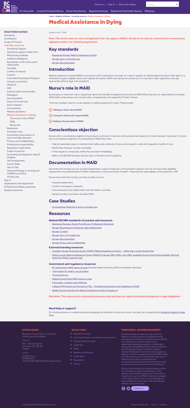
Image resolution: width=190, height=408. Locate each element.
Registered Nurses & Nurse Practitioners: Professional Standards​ (83, 223)
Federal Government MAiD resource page (72, 278)
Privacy (154, 404)
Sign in (111, 4)
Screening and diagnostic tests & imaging (23, 156)
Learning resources (79, 16)
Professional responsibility (20, 144)
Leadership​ (78, 344)
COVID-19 (11, 84)
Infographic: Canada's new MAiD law (69, 282)
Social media (13, 163)
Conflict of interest (16, 71)
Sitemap (163, 404)
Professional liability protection (20, 186)
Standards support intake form (22, 51)
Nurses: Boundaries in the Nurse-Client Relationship (77, 227)
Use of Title (12, 167)
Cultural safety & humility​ (84, 340)
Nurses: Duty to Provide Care (66, 58)
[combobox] (161, 4)
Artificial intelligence (17, 58)
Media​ (75, 348)
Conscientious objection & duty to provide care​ (74, 206)
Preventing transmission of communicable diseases (20, 136)
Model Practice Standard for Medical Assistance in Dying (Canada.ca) (85, 290)
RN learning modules (17, 55)
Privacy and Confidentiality (20, 141)
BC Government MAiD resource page (69, 267)
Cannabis (11, 68)
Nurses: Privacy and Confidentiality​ (69, 242)
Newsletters (78, 359)
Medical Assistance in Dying (99, 16)
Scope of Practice (13, 41)
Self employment (16, 160)
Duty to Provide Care (17, 101)
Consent (11, 74)
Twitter (128, 388)
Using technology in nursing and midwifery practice (23, 172)
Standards (9, 35)
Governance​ (78, 337)
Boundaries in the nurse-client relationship (22, 63)
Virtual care (13, 176)
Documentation (15, 98)
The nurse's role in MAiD (22, 118)
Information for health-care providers (71, 271)
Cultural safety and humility (21, 91)
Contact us (99, 4)
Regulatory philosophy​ (83, 352)
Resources (15, 124)
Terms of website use (139, 404)
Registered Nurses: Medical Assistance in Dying (74, 55)
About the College (127, 4)
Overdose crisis (15, 131)
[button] (176, 4)
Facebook (123, 388)
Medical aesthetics (16, 111)
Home (51, 16)
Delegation (12, 94)
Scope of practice (16, 151)
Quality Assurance (13, 190)
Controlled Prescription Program (23, 78)
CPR (9, 88)
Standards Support (16, 48)
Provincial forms (60, 274)
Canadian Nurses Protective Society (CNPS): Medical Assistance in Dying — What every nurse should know (103, 250)
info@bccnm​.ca (29, 355)
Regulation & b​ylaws (82, 333)
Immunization (14, 108)
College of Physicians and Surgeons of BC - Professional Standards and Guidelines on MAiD (95, 286)
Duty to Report (14, 104)
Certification (10, 38)
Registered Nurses (62, 16)
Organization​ (78, 355)
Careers (76, 363)
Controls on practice (17, 81)
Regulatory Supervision (19, 147)
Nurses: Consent (60, 231)
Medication (12, 128)
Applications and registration (19, 183)
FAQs (12, 121)
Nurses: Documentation (63, 62)
